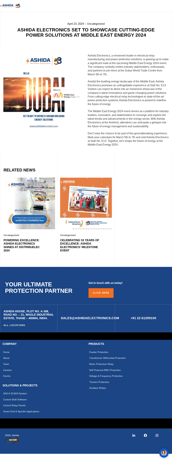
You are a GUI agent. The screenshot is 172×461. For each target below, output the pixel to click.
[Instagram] (157, 435)
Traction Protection (99, 382)
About (6, 358)
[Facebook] (145, 435)
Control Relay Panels (14, 405)
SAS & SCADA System (15, 393)
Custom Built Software (15, 399)
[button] (152, 6)
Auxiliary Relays (97, 388)
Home (6, 352)
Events (6, 376)
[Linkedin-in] (133, 435)
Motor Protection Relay (101, 364)
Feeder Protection (98, 352)
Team (6, 364)
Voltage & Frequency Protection (106, 376)
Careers (7, 370)
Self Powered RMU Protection (105, 370)
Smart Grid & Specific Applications (21, 411)
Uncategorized (96, 23)
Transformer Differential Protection (107, 358)
